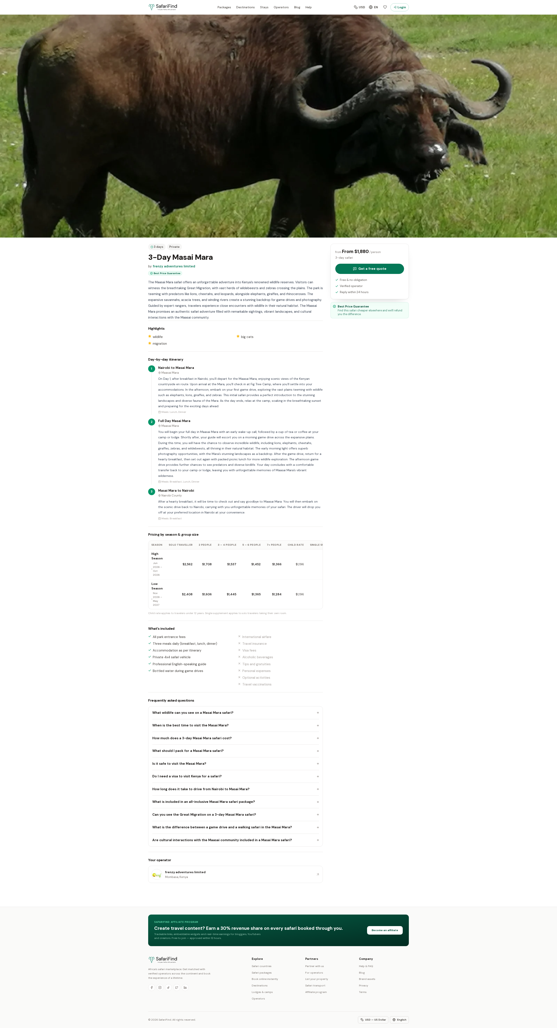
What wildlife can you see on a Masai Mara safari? (235, 712)
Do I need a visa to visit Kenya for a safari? (235, 776)
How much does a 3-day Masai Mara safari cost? (235, 738)
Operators (281, 7)
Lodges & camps (262, 992)
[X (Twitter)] (176, 987)
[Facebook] (151, 987)
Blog (297, 7)
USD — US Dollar (375, 1019)
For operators (314, 972)
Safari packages (262, 972)
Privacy (363, 985)
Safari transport (315, 985)
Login (402, 7)
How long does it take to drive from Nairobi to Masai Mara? (235, 789)
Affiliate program (316, 992)
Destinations (245, 7)
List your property (316, 979)
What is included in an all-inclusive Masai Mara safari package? (235, 801)
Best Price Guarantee (167, 273)
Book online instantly (265, 979)
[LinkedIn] (185, 987)
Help (308, 7)
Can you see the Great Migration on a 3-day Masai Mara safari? (235, 814)
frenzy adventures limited (174, 266)
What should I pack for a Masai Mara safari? (235, 750)
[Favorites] (385, 7)
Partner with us (314, 966)
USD (362, 7)
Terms (363, 992)
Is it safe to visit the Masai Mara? (235, 763)
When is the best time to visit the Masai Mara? (235, 725)
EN (376, 7)
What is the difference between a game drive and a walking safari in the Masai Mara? (235, 827)
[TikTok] (168, 987)
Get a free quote (372, 269)
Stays (264, 7)
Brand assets (367, 979)
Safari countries (262, 966)
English (401, 1019)
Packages (224, 7)
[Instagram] (160, 987)
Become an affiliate (385, 930)
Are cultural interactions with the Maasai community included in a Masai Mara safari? (235, 840)
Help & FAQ (366, 966)
